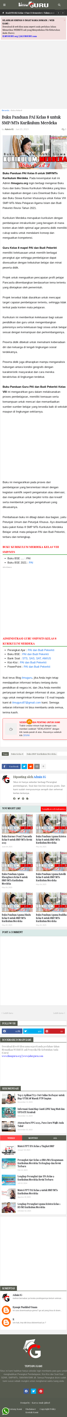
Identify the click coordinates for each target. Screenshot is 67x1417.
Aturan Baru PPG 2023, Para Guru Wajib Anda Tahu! (41, 1124)
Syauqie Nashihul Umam (25, 1307)
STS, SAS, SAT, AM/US (36, 658)
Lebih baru (8, 1013)
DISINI (26, 735)
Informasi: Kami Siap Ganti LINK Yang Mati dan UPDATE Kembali (41, 1110)
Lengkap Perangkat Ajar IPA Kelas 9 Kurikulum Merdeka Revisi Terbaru (36, 1178)
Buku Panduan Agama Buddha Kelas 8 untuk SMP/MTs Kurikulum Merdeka (51, 918)
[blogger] (27, 798)
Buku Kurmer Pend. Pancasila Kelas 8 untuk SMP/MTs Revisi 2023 (17, 839)
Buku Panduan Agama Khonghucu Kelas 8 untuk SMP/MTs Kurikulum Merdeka (15, 878)
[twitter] (19, 798)
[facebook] (14, 798)
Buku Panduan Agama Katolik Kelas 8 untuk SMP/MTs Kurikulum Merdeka (51, 877)
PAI (31, 562)
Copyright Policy (48, 1409)
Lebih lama (58, 1013)
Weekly (11, 1138)
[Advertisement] (33, 72)
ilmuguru (27, 677)
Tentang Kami (15, 1409)
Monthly (33, 1138)
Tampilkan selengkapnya (54, 809)
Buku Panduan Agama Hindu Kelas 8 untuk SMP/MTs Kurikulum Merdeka (16, 918)
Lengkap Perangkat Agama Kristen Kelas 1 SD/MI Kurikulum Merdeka (39, 1205)
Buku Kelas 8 (16, 110)
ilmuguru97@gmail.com (26, 702)
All (55, 1138)
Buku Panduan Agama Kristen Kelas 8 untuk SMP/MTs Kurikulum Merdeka (51, 839)
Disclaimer (31, 1409)
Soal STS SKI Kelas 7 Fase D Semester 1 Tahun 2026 (30, 12)
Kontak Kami (32, 1412)
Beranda (5, 110)
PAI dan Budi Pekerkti (41, 650)
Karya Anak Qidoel (41, 1402)
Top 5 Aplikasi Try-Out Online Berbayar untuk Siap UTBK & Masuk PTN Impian (41, 1097)
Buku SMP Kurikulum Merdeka (41, 753)
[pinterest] (23, 798)
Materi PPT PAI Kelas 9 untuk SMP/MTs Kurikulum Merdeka (38, 1192)
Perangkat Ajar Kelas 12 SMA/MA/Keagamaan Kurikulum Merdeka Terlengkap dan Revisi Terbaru (40, 1163)
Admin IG (40, 777)
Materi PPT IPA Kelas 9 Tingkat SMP (36, 1146)
